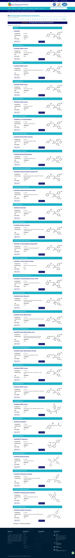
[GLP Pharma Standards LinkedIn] (66, 1)
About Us (25, 536)
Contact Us (25, 547)
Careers (36, 8)
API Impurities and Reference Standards (22, 11)
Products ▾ (24, 8)
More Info (17, 41)
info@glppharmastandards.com (61, 550)
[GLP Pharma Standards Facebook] (62, 1)
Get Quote (41, 8)
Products (12, 11)
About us (14, 8)
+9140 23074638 (58, 547)
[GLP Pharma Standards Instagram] (64, 1)
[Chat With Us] (73, 553)
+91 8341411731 (58, 544)
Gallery (25, 543)
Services (19, 8)
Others (64, 19)
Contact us (31, 8)
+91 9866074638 (58, 543)
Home (9, 8)
